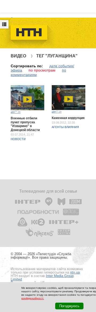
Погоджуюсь (69, 306)
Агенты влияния (65, 127)
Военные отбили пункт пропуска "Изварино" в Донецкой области (25, 124)
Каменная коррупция (68, 118)
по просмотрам (42, 70)
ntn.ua (75, 272)
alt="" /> (16, 111)
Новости (18, 139)
